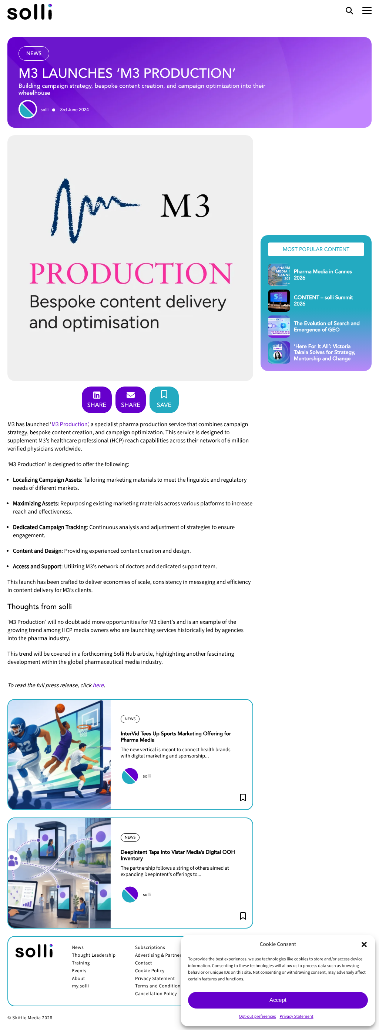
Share (97, 404)
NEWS (130, 719)
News (78, 947)
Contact (143, 963)
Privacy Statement (296, 1016)
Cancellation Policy (156, 994)
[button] (364, 944)
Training (81, 963)
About (78, 979)
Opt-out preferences (257, 1016)
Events (79, 971)
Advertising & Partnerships (164, 955)
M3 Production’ (69, 425)
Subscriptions (150, 947)
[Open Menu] (367, 10)
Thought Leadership (93, 955)
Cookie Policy (150, 971)
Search (349, 11)
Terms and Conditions (159, 986)
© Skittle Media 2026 (29, 1018)
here (98, 686)
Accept (277, 1000)
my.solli (80, 986)
